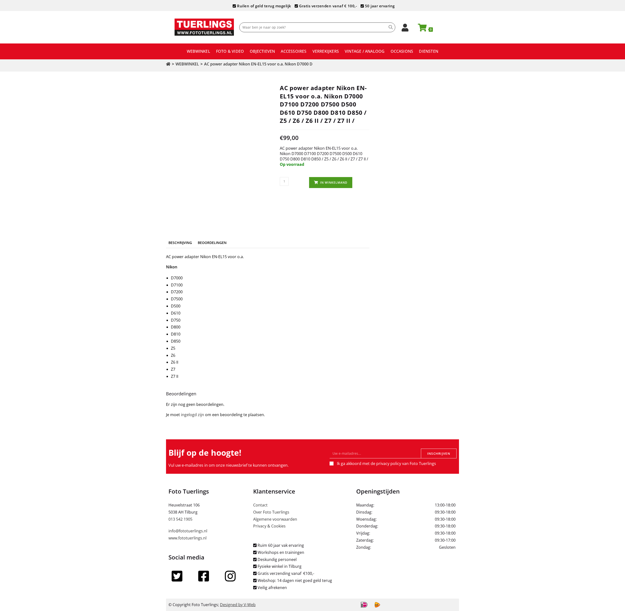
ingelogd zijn (192, 414)
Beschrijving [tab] (180, 242)
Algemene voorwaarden (275, 519)
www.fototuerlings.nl (187, 538)
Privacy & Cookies (269, 526)
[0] (420, 29)
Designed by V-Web (238, 604)
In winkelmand (333, 182)
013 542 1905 (180, 519)
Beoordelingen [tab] (212, 242)
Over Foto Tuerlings (271, 512)
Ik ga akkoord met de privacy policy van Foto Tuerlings (386, 463)
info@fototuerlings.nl (187, 531)
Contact (260, 505)
